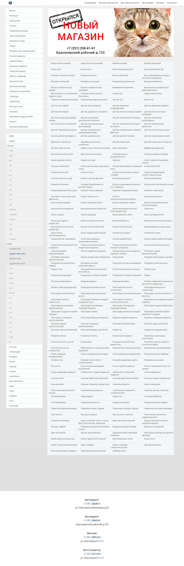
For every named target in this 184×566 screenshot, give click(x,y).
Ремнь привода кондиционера (57, 355)
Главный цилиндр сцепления (94, 99)
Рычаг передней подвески (63, 372)
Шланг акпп (149, 438)
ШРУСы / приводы (17, 76)
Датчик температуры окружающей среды (90, 131)
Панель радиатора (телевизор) (95, 257)
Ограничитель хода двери (63, 239)
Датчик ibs (149, 99)
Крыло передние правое (124, 202)
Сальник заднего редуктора (157, 378)
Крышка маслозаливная (62, 208)
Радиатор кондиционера (155, 329)
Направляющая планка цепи (157, 226)
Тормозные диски (17, 71)
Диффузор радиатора (154, 148)
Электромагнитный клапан (93, 450)
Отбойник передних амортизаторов (59, 258)
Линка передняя (88, 214)
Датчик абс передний (91, 105)
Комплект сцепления (153, 190)
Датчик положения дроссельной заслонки (89, 119)
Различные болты (89, 335)
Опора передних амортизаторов (58, 252)
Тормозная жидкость (90, 402)
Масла (12, 10)
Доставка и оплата (130, 2)
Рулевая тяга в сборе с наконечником (90, 361)
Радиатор (117, 329)
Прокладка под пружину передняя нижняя (122, 306)
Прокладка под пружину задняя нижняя (61, 306)
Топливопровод (58, 402)
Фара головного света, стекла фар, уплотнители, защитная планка (93, 423)
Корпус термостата (90, 196)
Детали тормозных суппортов (158, 142)
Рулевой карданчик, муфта (125, 360)
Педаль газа (56, 269)
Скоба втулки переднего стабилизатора (122, 391)
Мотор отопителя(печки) (92, 226)
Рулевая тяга (57, 360)
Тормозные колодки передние (158, 408)
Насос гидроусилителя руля (93, 232)
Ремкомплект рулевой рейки (157, 348)
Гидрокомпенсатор (153, 93)
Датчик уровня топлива (124, 136)
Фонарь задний (58, 426)
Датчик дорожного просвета (94, 111)
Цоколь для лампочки (91, 432)
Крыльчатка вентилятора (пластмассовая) (155, 203)
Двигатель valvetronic (61, 142)
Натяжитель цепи (152, 232)
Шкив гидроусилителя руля (93, 438)
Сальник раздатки (121, 384)
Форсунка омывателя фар (124, 426)
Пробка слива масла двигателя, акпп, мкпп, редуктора (157, 282)
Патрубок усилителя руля (155, 263)
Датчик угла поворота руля (156, 129)
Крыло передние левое (91, 202)
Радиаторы (14, 101)
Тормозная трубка (121, 402)
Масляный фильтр (121, 220)
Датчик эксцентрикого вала (157, 136)
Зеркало (116, 160)
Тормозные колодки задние (125, 408)
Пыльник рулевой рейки (124, 323)
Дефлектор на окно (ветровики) (95, 148)
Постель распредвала (61, 281)
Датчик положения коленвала (126, 117)
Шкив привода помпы (123, 438)
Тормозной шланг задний (92, 408)
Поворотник (150, 269)
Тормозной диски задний (155, 402)
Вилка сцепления (120, 75)
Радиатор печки (58, 335)
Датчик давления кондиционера (119, 106)
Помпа (147, 275)
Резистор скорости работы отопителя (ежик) (155, 343)
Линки (12, 46)
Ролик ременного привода (156, 354)
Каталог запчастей (108, 2)
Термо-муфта (87, 396)
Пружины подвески (18, 66)
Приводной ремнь (121, 281)
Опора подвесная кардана (93, 251)
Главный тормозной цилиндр (64, 99)
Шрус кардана (87, 444)
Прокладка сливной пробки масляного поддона (155, 312)
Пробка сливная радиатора (63, 287)
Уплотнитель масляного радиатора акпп (154, 415)
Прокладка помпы (89, 311)
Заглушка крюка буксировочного (119, 155)
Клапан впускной (152, 166)
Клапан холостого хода (61, 178)
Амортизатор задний (61, 63)
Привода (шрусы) (88, 281)
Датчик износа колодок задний (127, 111)
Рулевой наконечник (154, 360)
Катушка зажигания (60, 166)
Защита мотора (88, 160)
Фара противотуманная (124, 420)
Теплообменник (58, 396)
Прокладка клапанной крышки (127, 293)
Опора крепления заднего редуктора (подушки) (92, 246)
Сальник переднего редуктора (95, 384)
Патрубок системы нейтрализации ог (88, 264)
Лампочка (149, 208)
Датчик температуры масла (64, 129)
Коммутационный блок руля (64, 190)
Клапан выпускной (59, 172)
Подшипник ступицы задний (94, 275)
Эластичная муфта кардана (63, 450)
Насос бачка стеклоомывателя (57, 234)
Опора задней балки (122, 239)
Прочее (13, 121)
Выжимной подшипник (123, 87)
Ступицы (13, 111)
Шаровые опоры (17, 41)
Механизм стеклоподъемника (158, 220)
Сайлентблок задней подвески (95, 372)
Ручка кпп (55, 366)
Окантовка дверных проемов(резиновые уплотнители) (89, 241)
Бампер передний (152, 63)
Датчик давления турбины (156, 105)
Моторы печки (16, 106)
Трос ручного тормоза (123, 414)
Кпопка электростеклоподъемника (123, 197)
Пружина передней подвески (157, 317)
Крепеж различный (153, 196)
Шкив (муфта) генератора (63, 438)
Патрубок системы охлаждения (127, 263)
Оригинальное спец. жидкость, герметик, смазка (125, 252)
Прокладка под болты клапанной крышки (121, 300)
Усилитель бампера (60, 420)
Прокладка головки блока (63, 293)
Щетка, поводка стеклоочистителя (119, 446)
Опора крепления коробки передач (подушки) (123, 246)
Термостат (117, 396)
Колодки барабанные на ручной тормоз (91, 185)
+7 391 (92, 503)
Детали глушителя (121, 142)
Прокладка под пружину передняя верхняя (91, 306)
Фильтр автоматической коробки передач (154, 421)
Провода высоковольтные (93, 287)
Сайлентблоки (16, 61)
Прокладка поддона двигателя (158, 305)
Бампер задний (120, 63)
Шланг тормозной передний (64, 444)
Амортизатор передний (92, 63)
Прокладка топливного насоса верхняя (60, 318)
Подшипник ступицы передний (127, 275)
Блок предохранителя (123, 69)
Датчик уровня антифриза (63, 136)
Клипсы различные (153, 178)
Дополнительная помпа (62, 154)
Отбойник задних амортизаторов (151, 252)
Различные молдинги (122, 335)
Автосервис (148, 2)
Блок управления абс (154, 69)
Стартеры (14, 96)
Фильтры (13, 15)
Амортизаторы (16, 81)
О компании (90, 2)
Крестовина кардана (60, 202)
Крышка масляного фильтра (94, 208)
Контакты (172, 2)
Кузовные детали (17, 86)
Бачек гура (56, 69)
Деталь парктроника (60, 148)
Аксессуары (14, 20)
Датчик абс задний (60, 105)
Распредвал (86, 341)
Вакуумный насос (89, 75)
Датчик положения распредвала (152, 119)
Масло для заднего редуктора (58, 222)
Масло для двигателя (153, 214)
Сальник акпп (57, 378)
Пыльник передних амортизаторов (88, 324)
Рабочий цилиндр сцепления (94, 329)
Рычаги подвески (17, 56)
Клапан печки (87, 172)
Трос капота (56, 414)
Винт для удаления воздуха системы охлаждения (155, 76)
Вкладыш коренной (60, 81)
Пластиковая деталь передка (126, 269)
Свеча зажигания (152, 384)
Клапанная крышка (121, 178)
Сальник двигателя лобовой (126, 378)
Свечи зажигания (17, 35)
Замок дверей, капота (61, 160)
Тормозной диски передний (64, 408)
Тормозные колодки (18, 30)
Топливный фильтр (153, 396)
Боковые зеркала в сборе (63, 75)
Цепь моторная (58, 432)
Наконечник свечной (122, 226)
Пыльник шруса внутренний (64, 329)
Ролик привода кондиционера (127, 354)
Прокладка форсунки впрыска (94, 317)
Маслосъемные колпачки (92, 220)
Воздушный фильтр (153, 81)
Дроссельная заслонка (91, 154)
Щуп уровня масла (152, 444)
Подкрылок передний (61, 275)
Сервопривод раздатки (92, 390)
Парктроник (118, 257)
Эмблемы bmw (119, 450)
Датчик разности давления (63, 123)
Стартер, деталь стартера (156, 390)
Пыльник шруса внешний (155, 323)
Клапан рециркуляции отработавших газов (153, 173)
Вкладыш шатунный (90, 81)
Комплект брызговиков (91, 190)
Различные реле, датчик (62, 341)
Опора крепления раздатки (157, 245)
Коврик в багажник (60, 184)
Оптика (12, 25)
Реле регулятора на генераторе (59, 349)
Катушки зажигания (18, 126)
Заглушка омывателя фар (156, 154)
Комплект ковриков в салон (125, 190)
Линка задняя (57, 214)
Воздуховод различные (123, 81)
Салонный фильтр (152, 372)
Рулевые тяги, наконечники (22, 51)
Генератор (117, 93)
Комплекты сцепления (19, 91)
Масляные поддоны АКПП (21, 116)
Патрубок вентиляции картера (158, 257)
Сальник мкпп (57, 384)
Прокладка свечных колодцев (126, 311)
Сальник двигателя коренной (94, 378)
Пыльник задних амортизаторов (57, 324)
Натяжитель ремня (121, 232)
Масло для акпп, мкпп (122, 214)
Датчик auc (118, 99)
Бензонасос (86, 69)
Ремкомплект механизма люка (127, 348)
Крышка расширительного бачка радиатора (123, 209)
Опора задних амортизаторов (158, 239)
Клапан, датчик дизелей (92, 178)
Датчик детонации (59, 111)
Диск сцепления (120, 148)
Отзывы (160, 2)
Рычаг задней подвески (124, 366)
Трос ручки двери (89, 414)
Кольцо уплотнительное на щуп (159, 184)
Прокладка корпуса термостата (59, 300)
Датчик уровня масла (90, 136)
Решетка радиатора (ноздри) (94, 354)
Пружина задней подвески (125, 317)
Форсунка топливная (154, 426)
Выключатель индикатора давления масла (155, 88)
